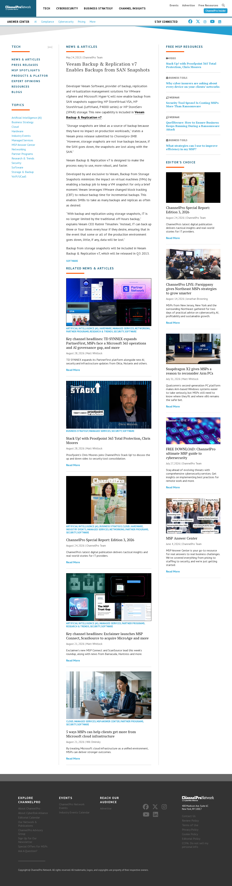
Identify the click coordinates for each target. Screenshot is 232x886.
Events (174, 5)
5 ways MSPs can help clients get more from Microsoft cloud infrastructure (101, 733)
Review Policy (190, 820)
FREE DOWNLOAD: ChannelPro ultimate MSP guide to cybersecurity (191, 453)
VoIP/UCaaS (19, 176)
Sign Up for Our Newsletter (27, 840)
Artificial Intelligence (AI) (27, 117)
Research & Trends (23, 158)
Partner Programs (22, 154)
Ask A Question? (27, 851)
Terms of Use (190, 825)
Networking (19, 149)
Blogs (17, 92)
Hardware (17, 131)
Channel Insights (132, 8)
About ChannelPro (29, 808)
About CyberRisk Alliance (33, 813)
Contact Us (189, 816)
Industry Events (21, 136)
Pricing (81, 21)
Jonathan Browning (197, 299)
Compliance (47, 21)
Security (16, 163)
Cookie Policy (190, 834)
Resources (21, 86)
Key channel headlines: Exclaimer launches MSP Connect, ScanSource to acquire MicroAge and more (107, 635)
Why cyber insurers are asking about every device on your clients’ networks (192, 85)
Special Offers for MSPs (32, 846)
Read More (73, 370)
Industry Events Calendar (74, 812)
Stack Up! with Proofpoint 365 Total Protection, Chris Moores (108, 440)
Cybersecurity (67, 8)
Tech (46, 8)
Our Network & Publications (27, 823)
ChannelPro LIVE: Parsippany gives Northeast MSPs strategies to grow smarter (191, 288)
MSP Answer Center (23, 145)
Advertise (188, 5)
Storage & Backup (23, 172)
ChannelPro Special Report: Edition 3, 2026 (100, 540)
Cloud (15, 126)
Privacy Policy (190, 829)
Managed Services (22, 140)
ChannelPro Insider (216, 10)
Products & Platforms (32, 75)
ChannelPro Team (93, 57)
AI (35, 21)
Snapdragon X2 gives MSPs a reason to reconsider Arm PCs (189, 371)
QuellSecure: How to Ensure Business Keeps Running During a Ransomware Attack (192, 125)
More (93, 21)
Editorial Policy (191, 838)
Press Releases (25, 65)
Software (17, 167)
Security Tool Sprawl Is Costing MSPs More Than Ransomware (192, 104)
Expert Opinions (26, 81)
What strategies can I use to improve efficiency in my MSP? (192, 147)
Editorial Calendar (29, 817)
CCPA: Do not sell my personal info (195, 845)
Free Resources (208, 5)
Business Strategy (98, 8)
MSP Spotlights (26, 70)
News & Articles (26, 59)
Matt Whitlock (94, 353)
